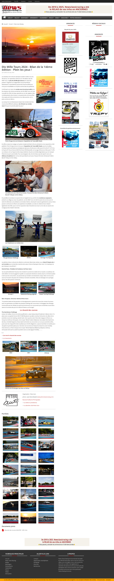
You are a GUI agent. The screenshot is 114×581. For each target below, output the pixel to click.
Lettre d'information (6, 1)
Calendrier (8, 568)
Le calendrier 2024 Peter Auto (31, 405)
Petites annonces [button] (75, 18)
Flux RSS (16, 1)
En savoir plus (101, 580)
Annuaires (8, 573)
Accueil (5, 24)
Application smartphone (41, 560)
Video (7, 572)
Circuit (10, 24)
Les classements (7, 338)
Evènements (9, 566)
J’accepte (108, 580)
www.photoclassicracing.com (45, 397)
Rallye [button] (17, 18)
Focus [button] (51, 18)
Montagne (8, 564)
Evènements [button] (33, 18)
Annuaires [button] (64, 18)
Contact (30, 1)
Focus (7, 570)
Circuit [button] (10, 18)
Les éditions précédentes (30, 402)
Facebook (23, 1)
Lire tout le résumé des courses (12, 335)
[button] (4, 18)
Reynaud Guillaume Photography (31, 400)
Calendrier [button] (43, 18)
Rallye (7, 562)
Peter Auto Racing (18, 24)
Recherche (37, 1)
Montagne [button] (24, 18)
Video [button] (57, 18)
